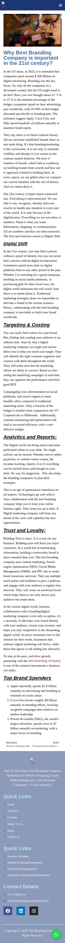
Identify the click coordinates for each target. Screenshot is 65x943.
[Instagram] (33, 910)
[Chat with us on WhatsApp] (56, 934)
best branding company (44, 661)
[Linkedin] (20, 910)
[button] (60, 5)
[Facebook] (7, 910)
